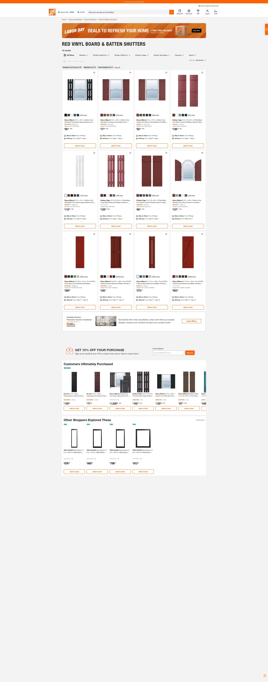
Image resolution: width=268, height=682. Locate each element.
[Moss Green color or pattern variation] (75, 276)
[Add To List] (94, 72)
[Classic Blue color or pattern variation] (78, 195)
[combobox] (128, 12)
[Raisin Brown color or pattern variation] (183, 276)
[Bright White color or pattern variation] (177, 115)
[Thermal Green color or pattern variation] (180, 276)
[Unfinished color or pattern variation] (186, 276)
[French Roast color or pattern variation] (105, 115)
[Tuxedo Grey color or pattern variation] (186, 195)
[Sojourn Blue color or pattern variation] (141, 276)
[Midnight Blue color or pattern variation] (78, 115)
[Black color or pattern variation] (65, 115)
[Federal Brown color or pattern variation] (141, 115)
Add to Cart (80, 146)
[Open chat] (266, 29)
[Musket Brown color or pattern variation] (69, 115)
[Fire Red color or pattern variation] (65, 276)
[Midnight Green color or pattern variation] (183, 115)
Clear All (117, 67)
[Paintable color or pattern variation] (72, 115)
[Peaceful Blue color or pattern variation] (177, 276)
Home (64, 19)
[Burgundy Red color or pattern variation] (138, 115)
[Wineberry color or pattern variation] (101, 115)
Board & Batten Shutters (108, 19)
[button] (197, 60)
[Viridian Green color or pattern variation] (72, 276)
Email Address (158, 349)
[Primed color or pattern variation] (78, 276)
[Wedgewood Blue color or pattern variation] (114, 195)
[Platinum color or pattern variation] (111, 115)
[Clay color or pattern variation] (177, 195)
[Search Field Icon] (171, 12)
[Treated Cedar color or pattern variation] (108, 115)
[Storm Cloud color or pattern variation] (114, 115)
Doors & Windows (75, 19)
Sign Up (190, 353)
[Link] (80, 110)
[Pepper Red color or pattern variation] (101, 276)
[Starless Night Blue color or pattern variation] (69, 276)
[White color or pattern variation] (108, 195)
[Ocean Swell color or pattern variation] (144, 276)
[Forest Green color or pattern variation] (75, 115)
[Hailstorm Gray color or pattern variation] (150, 276)
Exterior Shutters (90, 19)
